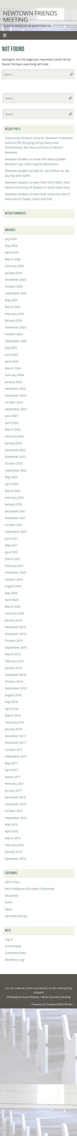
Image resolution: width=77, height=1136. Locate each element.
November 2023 (15, 395)
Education (11, 895)
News (8, 909)
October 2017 (14, 749)
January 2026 (13, 273)
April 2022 (11, 484)
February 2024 (14, 375)
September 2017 (16, 756)
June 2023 (11, 416)
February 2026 (14, 266)
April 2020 (11, 600)
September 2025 (16, 293)
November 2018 (15, 675)
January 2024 (13, 382)
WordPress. (66, 1004)
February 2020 (14, 613)
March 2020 (13, 606)
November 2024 (15, 327)
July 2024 (11, 348)
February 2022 (14, 497)
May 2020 (11, 593)
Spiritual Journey (16, 916)
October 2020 (14, 579)
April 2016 (11, 831)
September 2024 (16, 341)
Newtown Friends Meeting (30, 16)
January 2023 (13, 443)
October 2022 (14, 463)
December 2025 (15, 279)
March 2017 (13, 777)
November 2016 (15, 804)
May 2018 (11, 702)
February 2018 (14, 722)
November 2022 (15, 457)
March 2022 (13, 491)
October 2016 (14, 811)
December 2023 (15, 388)
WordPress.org (14, 960)
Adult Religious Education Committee (29, 889)
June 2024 (11, 354)
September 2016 (16, 818)
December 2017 (15, 736)
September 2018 (16, 688)
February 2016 (14, 845)
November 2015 (15, 858)
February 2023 (14, 436)
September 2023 (16, 409)
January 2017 (13, 790)
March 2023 (13, 429)
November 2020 (15, 572)
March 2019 (13, 654)
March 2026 (13, 259)
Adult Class (12, 882)
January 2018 (13, 729)
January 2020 (13, 620)
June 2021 (11, 538)
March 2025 (13, 307)
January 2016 (13, 852)
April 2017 (11, 770)
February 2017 (14, 783)
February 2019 (14, 661)
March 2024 (13, 368)
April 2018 (11, 709)
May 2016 (11, 824)
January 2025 (13, 320)
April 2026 (11, 252)
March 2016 (13, 838)
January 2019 (13, 668)
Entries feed (13, 946)
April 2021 (11, 552)
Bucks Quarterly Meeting (55, 997)
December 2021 (15, 511)
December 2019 (15, 627)
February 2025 (14, 314)
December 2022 (15, 450)
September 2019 (16, 647)
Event (8, 902)
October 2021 (14, 525)
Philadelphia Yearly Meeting (23, 997)
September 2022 (16, 470)
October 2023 (14, 402)
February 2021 (14, 566)
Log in (9, 939)
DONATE (39, 992)
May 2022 (11, 477)
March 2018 (13, 715)
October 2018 (14, 681)
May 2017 (11, 763)
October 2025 (14, 286)
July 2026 (11, 239)
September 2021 (16, 531)
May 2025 (11, 300)
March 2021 (13, 559)
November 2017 (15, 743)
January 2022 (13, 504)
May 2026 (11, 245)
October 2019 (14, 640)
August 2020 (13, 586)
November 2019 (15, 634)
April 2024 (11, 361)
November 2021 (15, 518)
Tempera (51, 1004)
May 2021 (11, 545)
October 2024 (14, 334)
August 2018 (13, 695)
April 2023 (11, 423)
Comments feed (15, 953)
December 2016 (15, 797)
